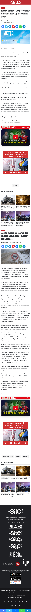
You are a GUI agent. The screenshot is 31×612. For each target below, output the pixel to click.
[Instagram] (20, 522)
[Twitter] (6, 26)
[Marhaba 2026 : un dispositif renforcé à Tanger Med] (8, 200)
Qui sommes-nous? (20, 595)
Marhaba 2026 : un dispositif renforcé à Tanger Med (8, 208)
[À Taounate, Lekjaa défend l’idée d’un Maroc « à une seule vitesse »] (23, 216)
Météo (15, 186)
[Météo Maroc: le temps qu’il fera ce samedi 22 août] (23, 200)
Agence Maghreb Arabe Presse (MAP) (10, 20)
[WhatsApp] (20, 26)
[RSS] (7, 522)
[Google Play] (22, 522)
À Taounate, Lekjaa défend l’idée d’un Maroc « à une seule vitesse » (22, 224)
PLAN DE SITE (20, 597)
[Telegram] (24, 26)
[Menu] (2, 3)
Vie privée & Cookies (10, 595)
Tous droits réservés (17, 592)
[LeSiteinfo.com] (15, 2)
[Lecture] (15, 137)
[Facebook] (2, 26)
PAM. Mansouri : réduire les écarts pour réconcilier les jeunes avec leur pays (7, 224)
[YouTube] (16, 522)
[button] (15, 137)
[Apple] (18, 522)
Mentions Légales (12, 597)
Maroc (3, 8)
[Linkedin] (9, 26)
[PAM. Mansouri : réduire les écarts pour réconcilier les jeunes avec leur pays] (8, 216)
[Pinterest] (13, 26)
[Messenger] (16, 26)
